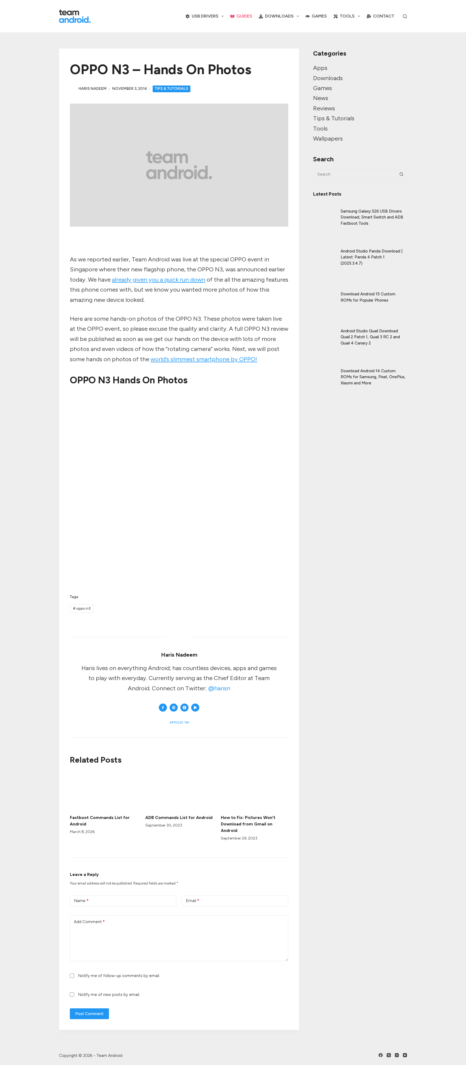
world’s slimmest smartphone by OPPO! (203, 359)
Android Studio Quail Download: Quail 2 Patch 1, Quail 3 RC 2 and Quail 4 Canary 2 (370, 337)
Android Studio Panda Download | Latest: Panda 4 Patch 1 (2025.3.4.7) (371, 257)
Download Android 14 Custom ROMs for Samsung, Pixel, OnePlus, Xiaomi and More (373, 376)
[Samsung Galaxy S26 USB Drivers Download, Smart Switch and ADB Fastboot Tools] (324, 213)
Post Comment (89, 1013)
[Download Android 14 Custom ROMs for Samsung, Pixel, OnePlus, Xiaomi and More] (324, 372)
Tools (347, 16)
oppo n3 (82, 608)
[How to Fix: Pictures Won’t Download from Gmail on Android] (254, 790)
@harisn (219, 688)
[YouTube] (405, 1055)
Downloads (279, 16)
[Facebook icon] (163, 708)
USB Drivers (205, 16)
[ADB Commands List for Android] (179, 790)
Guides (244, 16)
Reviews (324, 108)
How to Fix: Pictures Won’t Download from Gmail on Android (248, 824)
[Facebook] (381, 1055)
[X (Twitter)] (389, 1055)
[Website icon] (174, 708)
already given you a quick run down (158, 279)
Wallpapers (328, 138)
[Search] (405, 16)
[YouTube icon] (195, 708)
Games (319, 16)
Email (192, 900)
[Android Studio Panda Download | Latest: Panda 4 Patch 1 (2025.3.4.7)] (324, 253)
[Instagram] (397, 1055)
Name (81, 900)
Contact (383, 16)
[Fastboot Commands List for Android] (103, 790)
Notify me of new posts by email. (109, 994)
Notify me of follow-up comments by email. (119, 975)
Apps (320, 67)
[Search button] (401, 174)
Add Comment (89, 921)
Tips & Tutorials (171, 88)
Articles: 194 (179, 722)
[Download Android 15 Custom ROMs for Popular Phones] (324, 293)
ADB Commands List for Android (179, 817)
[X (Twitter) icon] (184, 708)
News (320, 98)
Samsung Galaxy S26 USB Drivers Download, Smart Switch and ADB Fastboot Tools (372, 217)
